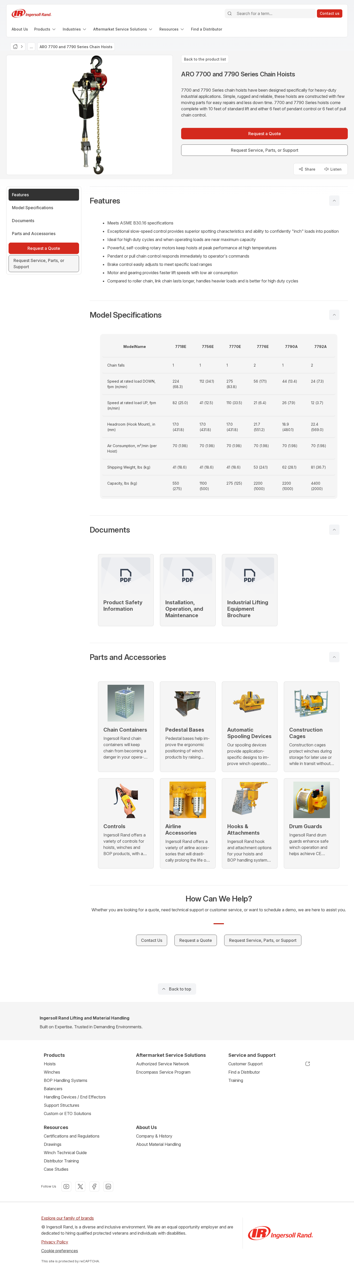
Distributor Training (61, 1160)
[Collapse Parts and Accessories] (334, 657)
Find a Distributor (244, 1072)
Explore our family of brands (67, 1218)
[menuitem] (20, 29)
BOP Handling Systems (65, 1080)
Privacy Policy (54, 1241)
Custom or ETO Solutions (67, 1113)
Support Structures (61, 1105)
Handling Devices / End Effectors (75, 1097)
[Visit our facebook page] (94, 1186)
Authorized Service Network (162, 1063)
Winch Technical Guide (65, 1152)
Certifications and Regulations (72, 1136)
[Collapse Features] (334, 200)
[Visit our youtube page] (66, 1186)
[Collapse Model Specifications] (334, 315)
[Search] (229, 13)
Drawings (52, 1144)
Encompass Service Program (163, 1072)
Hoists (50, 1063)
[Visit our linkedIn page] (108, 1186)
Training (235, 1080)
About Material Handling (158, 1144)
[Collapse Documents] (334, 530)
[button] (219, 201)
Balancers (53, 1088)
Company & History (154, 1136)
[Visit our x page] (80, 1186)
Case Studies (56, 1169)
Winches (52, 1072)
